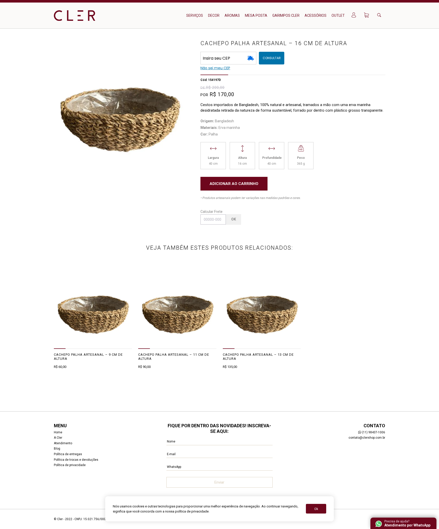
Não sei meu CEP (215, 68)
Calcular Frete (211, 212)
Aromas (232, 15)
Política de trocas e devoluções (76, 460)
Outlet (338, 15)
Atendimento (63, 443)
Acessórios (315, 15)
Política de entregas (68, 454)
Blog (57, 448)
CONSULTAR (272, 58)
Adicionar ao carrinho (234, 183)
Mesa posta (256, 15)
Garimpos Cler (286, 15)
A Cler (58, 437)
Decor (214, 15)
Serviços (194, 15)
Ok (233, 219)
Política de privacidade (70, 465)
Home (58, 432)
